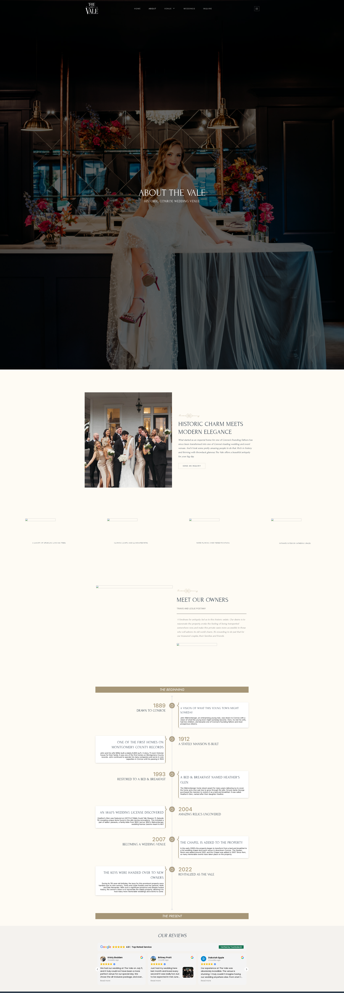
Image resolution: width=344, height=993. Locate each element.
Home (137, 9)
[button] (246, 969)
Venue (168, 9)
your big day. (188, 456)
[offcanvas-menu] (256, 8)
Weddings (189, 9)
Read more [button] (105, 981)
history (248, 448)
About (152, 9)
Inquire (207, 9)
